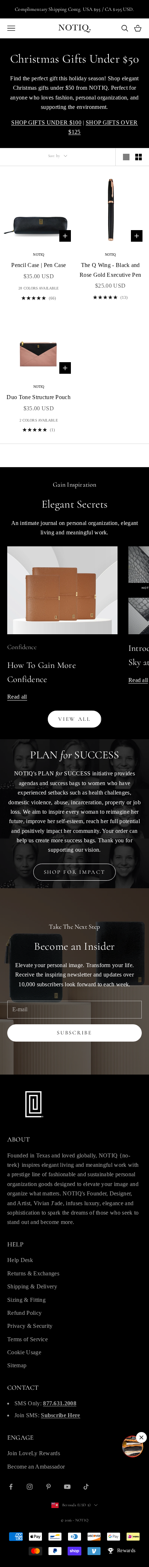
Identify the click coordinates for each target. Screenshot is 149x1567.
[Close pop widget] (141, 1437)
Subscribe (74, 1032)
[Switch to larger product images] (126, 157)
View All (74, 719)
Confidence (22, 647)
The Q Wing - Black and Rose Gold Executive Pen (110, 270)
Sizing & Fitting (26, 1300)
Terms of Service (27, 1339)
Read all (17, 697)
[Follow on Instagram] (29, 1486)
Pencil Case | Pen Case (38, 265)
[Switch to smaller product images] (138, 157)
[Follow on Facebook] (10, 1486)
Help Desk (20, 1260)
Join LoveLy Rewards (33, 1453)
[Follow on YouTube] (67, 1486)
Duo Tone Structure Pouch (39, 397)
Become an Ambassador (36, 1467)
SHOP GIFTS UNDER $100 (46, 122)
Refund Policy (24, 1313)
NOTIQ (38, 255)
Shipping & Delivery (32, 1286)
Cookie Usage (24, 1352)
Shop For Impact (75, 872)
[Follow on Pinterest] (48, 1486)
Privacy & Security (30, 1326)
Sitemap (16, 1365)
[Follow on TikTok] (86, 1486)
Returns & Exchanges (33, 1273)
